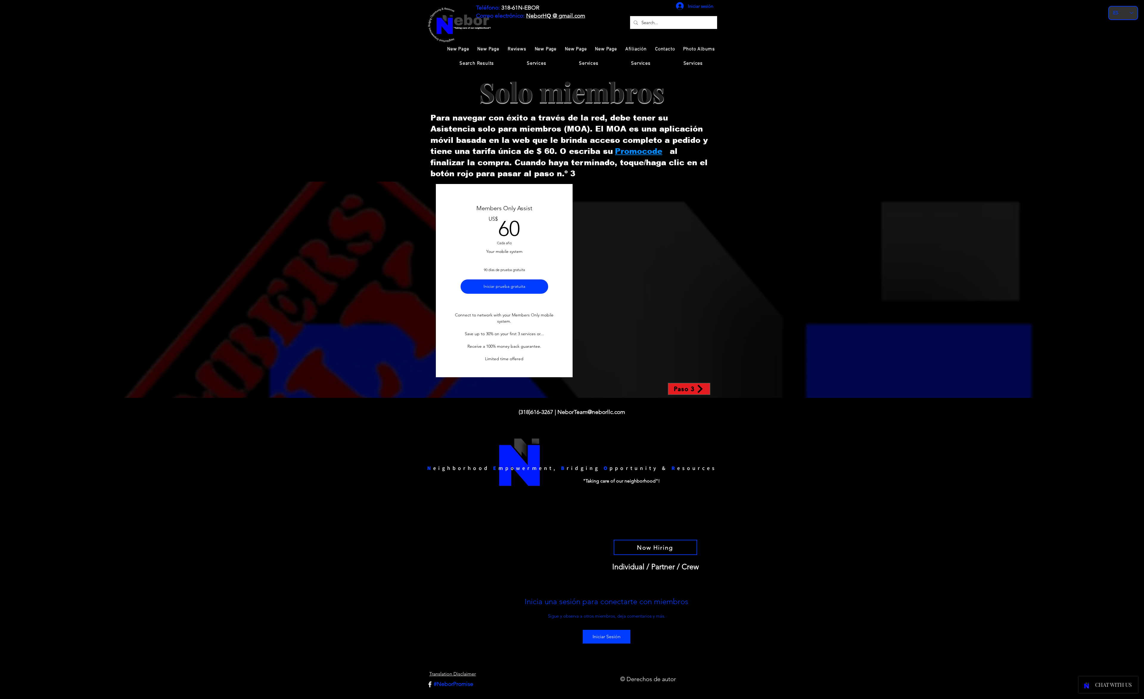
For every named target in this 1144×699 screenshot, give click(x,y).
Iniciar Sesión (607, 636)
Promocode (638, 151)
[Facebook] (430, 684)
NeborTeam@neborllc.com (591, 412)
